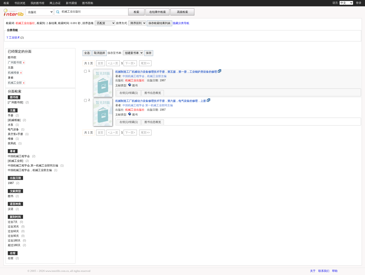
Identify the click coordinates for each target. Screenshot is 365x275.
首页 (100, 63)
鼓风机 (12, 143)
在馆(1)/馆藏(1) (129, 92)
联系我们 (323, 270)
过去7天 (13, 221)
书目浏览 (19, 3)
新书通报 (71, 3)
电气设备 (14, 129)
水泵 (11, 124)
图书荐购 (87, 3)
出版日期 (15, 178)
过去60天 (14, 231)
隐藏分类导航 (181, 23)
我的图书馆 (37, 3)
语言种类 (15, 204)
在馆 (12, 253)
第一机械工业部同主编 (159, 105)
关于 (313, 270)
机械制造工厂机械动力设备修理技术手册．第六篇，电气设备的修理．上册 (161, 100)
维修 (11, 138)
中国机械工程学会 (19, 156)
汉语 (11, 209)
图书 (11, 196)
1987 (11, 183)
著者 (12, 151)
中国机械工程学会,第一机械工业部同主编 (33, 165)
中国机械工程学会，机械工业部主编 (30, 170)
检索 (6, 3)
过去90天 (14, 235)
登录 (358, 2)
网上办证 (55, 3)
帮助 (335, 270)
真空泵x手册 (16, 134)
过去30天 (14, 226)
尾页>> (145, 63)
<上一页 (113, 63)
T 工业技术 (13, 37)
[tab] (129, 92)
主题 (12, 110)
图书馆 (14, 97)
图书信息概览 (152, 92)
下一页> (130, 63)
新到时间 (15, 216)
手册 (11, 115)
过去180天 (14, 240)
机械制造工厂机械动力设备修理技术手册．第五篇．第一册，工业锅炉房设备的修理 (166, 71)
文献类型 (15, 191)
